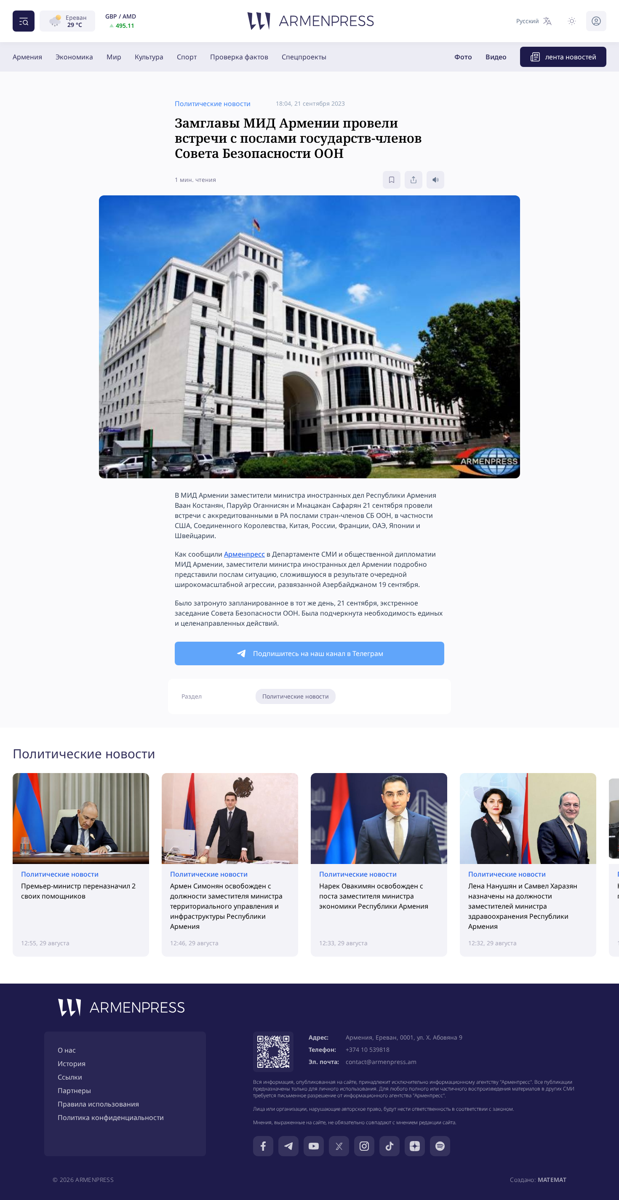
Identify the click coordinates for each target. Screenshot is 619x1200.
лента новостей (570, 56)
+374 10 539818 (368, 1049)
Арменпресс (244, 554)
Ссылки (70, 1077)
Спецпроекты (304, 56)
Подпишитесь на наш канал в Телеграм (318, 653)
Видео (496, 56)
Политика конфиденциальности (111, 1117)
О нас (67, 1050)
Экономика (74, 56)
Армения (27, 56)
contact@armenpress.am (381, 1062)
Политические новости (295, 696)
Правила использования (98, 1104)
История (71, 1063)
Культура (149, 56)
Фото (463, 56)
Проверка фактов (239, 56)
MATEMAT (552, 1180)
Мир (114, 56)
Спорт (187, 56)
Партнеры (74, 1090)
